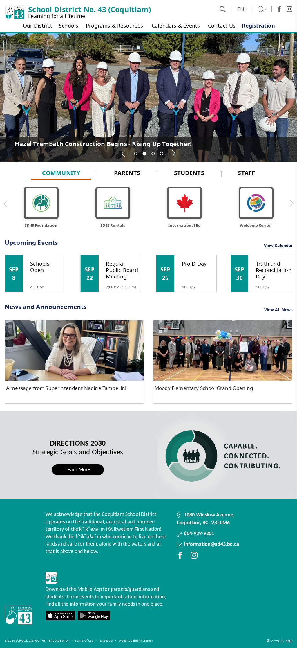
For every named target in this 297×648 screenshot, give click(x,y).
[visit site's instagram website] (194, 556)
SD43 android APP (94, 616)
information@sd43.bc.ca (211, 544)
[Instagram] (289, 9)
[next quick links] (291, 203)
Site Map (106, 640)
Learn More (77, 470)
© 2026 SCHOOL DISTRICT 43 (25, 640)
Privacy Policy (58, 640)
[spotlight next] (174, 154)
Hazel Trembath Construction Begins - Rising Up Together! (103, 144)
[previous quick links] (5, 203)
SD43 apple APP (61, 616)
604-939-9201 (199, 533)
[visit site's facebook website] (180, 556)
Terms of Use (84, 640)
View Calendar (278, 245)
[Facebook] (279, 9)
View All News (278, 310)
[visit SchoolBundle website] (279, 640)
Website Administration (136, 640)
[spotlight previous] (124, 154)
